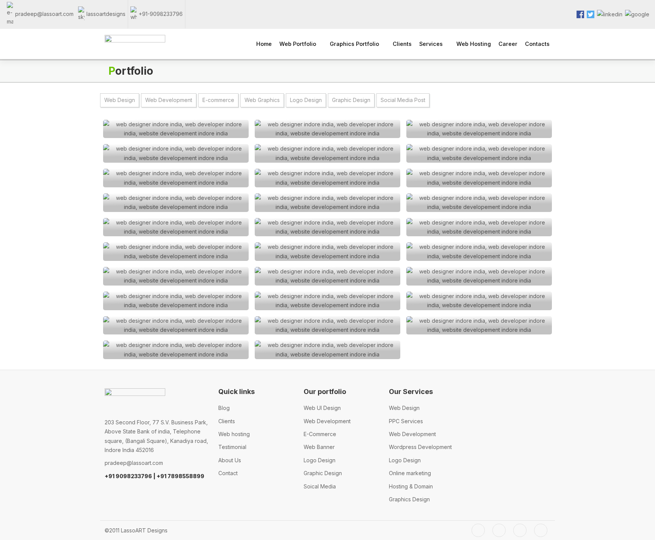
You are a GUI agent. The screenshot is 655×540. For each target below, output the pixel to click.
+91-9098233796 (161, 14)
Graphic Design (351, 100)
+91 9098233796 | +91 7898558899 (154, 476)
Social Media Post (403, 100)
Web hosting (234, 434)
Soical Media (320, 486)
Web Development (168, 100)
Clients (226, 421)
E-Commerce (320, 434)
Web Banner (319, 447)
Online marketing (410, 473)
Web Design (119, 100)
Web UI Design (322, 408)
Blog (224, 408)
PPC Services (406, 421)
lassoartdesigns (105, 14)
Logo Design (306, 100)
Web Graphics (262, 100)
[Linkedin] (540, 530)
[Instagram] (520, 530)
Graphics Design (409, 499)
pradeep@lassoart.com (44, 14)
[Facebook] (499, 530)
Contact (228, 473)
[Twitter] (478, 530)
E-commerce (218, 100)
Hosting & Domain (411, 486)
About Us (229, 460)
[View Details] (176, 129)
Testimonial (232, 447)
